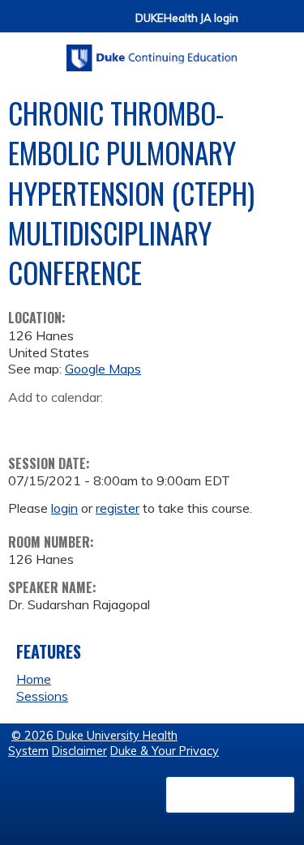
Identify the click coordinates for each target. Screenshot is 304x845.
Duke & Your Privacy (164, 751)
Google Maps (103, 369)
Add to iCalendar (97, 422)
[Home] (152, 52)
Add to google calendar (24, 423)
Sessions (42, 696)
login (64, 508)
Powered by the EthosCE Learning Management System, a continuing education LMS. (230, 794)
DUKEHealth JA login (186, 18)
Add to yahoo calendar (61, 423)
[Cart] (256, 25)
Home (33, 679)
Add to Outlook (136, 423)
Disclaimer (79, 751)
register (117, 508)
